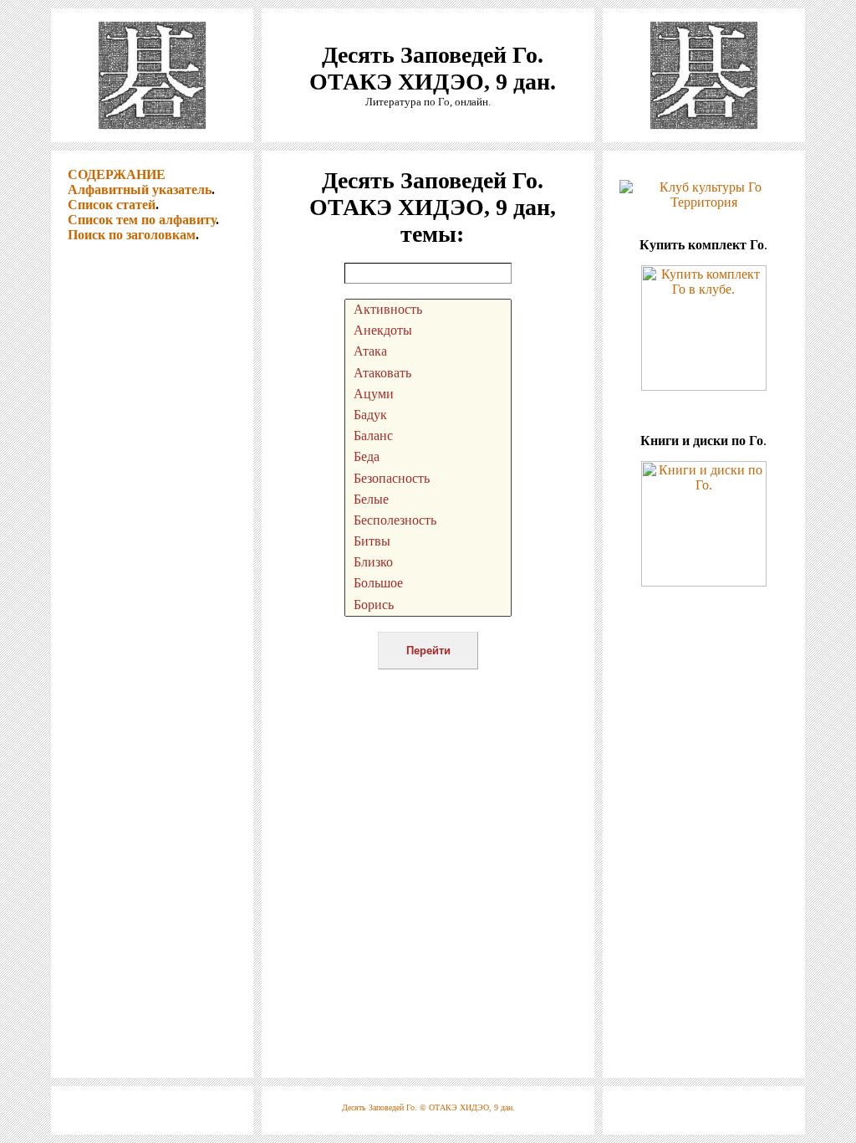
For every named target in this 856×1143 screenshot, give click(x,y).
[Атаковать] (428, 373)
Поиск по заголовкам (132, 235)
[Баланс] (428, 436)
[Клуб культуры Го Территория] (703, 190)
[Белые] (428, 499)
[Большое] (428, 583)
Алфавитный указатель (139, 189)
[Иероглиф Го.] (152, 138)
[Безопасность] (428, 479)
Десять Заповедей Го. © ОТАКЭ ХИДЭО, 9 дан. (428, 1107)
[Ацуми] (428, 394)
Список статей (111, 204)
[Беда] (428, 457)
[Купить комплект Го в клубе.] (704, 386)
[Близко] (428, 562)
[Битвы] (428, 541)
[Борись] (428, 605)
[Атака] (428, 351)
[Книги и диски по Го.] (704, 582)
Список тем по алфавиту (142, 220)
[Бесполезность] (428, 520)
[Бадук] (428, 415)
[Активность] (428, 310)
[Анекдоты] (428, 330)
